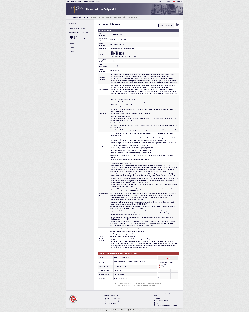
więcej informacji (139, 262)
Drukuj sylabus (165, 25)
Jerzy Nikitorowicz (120, 266)
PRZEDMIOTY (73, 37)
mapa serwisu (159, 303)
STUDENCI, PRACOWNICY (77, 28)
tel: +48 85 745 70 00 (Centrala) (115, 301)
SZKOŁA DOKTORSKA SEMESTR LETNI (123, 57)
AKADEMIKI (72, 47)
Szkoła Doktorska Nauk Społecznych (122, 48)
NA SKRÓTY (72, 24)
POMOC (71, 52)
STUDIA (71, 43)
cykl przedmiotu (166, 267)
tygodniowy (164, 265)
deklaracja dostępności (162, 300)
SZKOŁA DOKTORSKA (117, 53)
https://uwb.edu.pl (111, 303)
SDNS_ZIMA (114, 51)
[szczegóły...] (170, 258)
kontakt (158, 298)
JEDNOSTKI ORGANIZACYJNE (78, 33)
